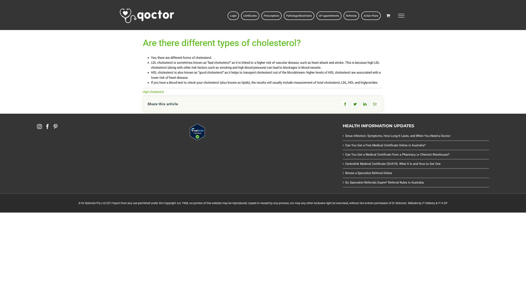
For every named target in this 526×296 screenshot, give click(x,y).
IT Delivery (428, 203)
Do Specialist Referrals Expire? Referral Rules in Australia (384, 182)
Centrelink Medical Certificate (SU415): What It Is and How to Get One (393, 164)
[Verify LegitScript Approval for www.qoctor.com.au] (197, 126)
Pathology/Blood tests (299, 15)
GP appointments (329, 15)
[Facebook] (47, 126)
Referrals (351, 15)
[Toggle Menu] (401, 15)
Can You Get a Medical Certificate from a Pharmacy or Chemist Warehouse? (397, 154)
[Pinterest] (55, 126)
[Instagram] (39, 126)
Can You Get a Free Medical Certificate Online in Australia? (385, 145)
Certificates (250, 15)
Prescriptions (271, 15)
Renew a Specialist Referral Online (368, 173)
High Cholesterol (153, 92)
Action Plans (371, 15)
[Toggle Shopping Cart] (388, 15)
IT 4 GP (443, 203)
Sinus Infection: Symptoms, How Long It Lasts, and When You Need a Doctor (397, 136)
